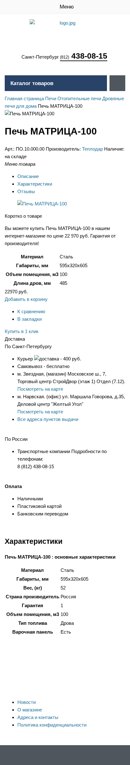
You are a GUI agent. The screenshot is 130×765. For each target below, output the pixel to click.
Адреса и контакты (37, 717)
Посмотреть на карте (40, 389)
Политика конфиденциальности (51, 725)
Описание (28, 176)
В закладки (29, 319)
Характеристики (34, 184)
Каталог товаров (31, 83)
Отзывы (26, 191)
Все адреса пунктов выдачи (47, 419)
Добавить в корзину (26, 299)
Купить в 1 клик (21, 331)
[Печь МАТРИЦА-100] (42, 203)
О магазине (29, 709)
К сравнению (31, 311)
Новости (26, 702)
